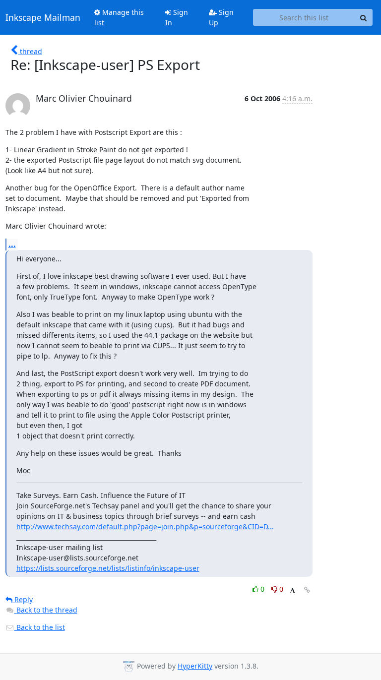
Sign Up (221, 17)
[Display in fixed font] (292, 590)
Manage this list (119, 17)
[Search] (364, 17)
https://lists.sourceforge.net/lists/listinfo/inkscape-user (107, 568)
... (12, 244)
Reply (22, 599)
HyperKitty (195, 666)
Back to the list (39, 627)
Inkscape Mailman (42, 17)
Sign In (176, 17)
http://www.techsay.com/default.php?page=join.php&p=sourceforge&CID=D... (145, 526)
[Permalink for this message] (307, 590)
